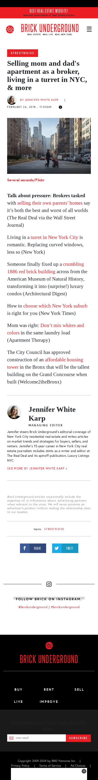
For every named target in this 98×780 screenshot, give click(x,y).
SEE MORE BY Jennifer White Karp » (37, 468)
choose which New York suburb (55, 306)
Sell (79, 689)
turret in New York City (54, 237)
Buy (19, 689)
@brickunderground (33, 607)
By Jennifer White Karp (39, 99)
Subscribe (78, 738)
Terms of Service (50, 766)
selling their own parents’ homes (50, 203)
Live (18, 701)
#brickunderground (65, 607)
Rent (49, 689)
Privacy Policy (20, 766)
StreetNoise (22, 53)
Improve (49, 701)
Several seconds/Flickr (25, 180)
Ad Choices (78, 766)
